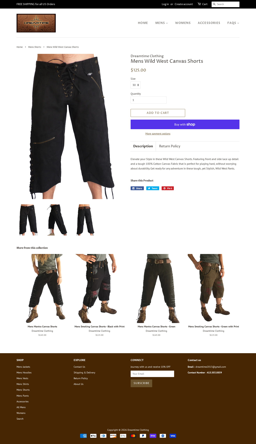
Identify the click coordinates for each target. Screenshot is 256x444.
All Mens (21, 407)
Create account (184, 4)
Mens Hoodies (24, 372)
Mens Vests (22, 378)
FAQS (232, 23)
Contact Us (79, 366)
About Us (78, 384)
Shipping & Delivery (84, 372)
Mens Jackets (23, 366)
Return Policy (169, 146)
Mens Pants (23, 395)
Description (143, 146)
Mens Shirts (23, 384)
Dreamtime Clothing (138, 429)
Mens (160, 23)
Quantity (136, 93)
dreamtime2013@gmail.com (211, 366)
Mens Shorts (34, 47)
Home (143, 23)
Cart (205, 4)
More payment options (157, 133)
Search (20, 418)
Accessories (209, 23)
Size (133, 78)
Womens (183, 23)
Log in (165, 4)
